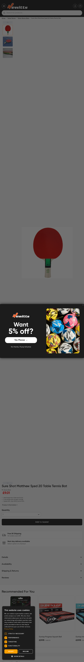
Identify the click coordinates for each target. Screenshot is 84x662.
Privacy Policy (8, 629)
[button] (18, 656)
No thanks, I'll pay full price (21, 347)
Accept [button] (11, 651)
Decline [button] (26, 651)
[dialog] (18, 633)
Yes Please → (21, 340)
